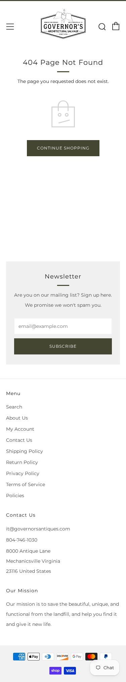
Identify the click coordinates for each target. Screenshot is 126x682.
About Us (17, 418)
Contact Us (19, 440)
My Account (20, 429)
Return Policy (22, 462)
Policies (15, 496)
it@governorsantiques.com (38, 529)
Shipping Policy (24, 451)
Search (14, 407)
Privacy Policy (22, 473)
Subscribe (63, 346)
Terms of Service (25, 484)
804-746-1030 (21, 540)
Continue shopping (63, 148)
